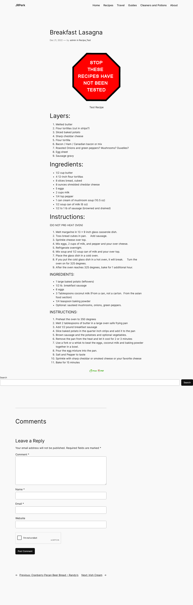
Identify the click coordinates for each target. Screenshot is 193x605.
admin (73, 40)
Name (20, 489)
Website (20, 518)
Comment (22, 454)
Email (19, 503)
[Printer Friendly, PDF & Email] (96, 371)
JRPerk (20, 5)
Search (3, 377)
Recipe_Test (85, 40)
